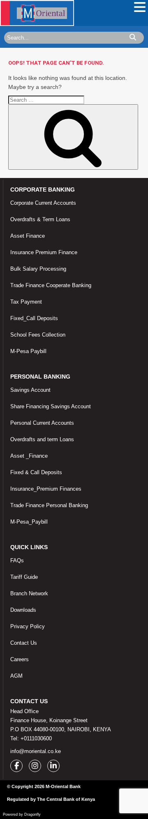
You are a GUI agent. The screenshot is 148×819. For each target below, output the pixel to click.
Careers (19, 659)
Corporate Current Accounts (43, 203)
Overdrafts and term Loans (42, 439)
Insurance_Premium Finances (45, 489)
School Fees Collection (37, 335)
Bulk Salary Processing (38, 269)
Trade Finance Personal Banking (49, 505)
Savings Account (30, 390)
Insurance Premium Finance (43, 252)
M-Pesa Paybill (28, 351)
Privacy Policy (27, 626)
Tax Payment (26, 302)
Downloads (23, 610)
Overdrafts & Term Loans (40, 219)
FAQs (17, 560)
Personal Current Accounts (42, 423)
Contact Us (23, 643)
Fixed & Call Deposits (36, 472)
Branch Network (29, 593)
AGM (16, 676)
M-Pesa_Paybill (29, 522)
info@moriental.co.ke (35, 751)
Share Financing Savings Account (50, 406)
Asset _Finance (29, 456)
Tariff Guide (24, 577)
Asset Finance (27, 236)
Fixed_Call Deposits (34, 318)
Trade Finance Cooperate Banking (50, 285)
